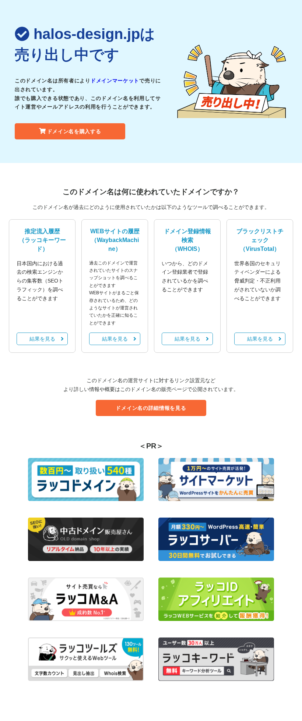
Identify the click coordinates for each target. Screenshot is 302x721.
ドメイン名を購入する (74, 131)
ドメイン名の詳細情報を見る (151, 408)
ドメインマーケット (115, 81)
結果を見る (42, 339)
